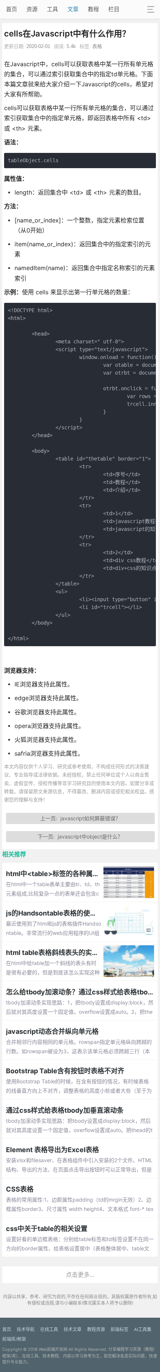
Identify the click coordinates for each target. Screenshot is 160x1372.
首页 (11, 9)
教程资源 (96, 1329)
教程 (93, 9)
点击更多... (80, 1274)
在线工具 (49, 1329)
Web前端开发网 (53, 1349)
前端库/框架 (14, 1339)
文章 (73, 9)
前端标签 (119, 1329)
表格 (97, 46)
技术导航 (26, 1329)
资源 (32, 9)
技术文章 (72, 1329)
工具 (52, 9)
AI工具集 (142, 1329)
